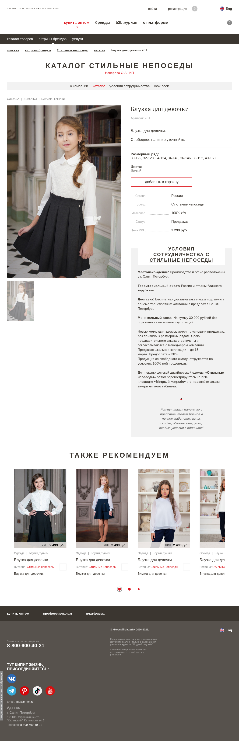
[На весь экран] (113, 113)
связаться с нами (45, 22)
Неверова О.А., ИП (119, 73)
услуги (77, 39)
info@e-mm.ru (25, 701)
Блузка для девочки (31, 560)
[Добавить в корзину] (63, 567)
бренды (102, 22)
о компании (79, 86)
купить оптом (76, 22)
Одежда (13, 99)
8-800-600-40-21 (25, 645)
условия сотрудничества (129, 86)
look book (161, 86)
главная (13, 50)
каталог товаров (20, 39)
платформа (95, 613)
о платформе (155, 22)
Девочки (30, 99)
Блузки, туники (53, 99)
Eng (228, 8)
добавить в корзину (162, 182)
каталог (99, 50)
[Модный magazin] (19, 22)
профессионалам (57, 613)
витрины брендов (53, 39)
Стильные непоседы (72, 50)
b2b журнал (126, 22)
